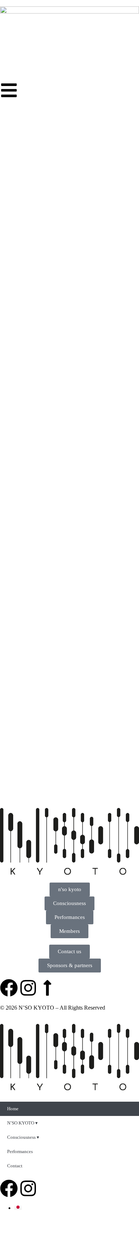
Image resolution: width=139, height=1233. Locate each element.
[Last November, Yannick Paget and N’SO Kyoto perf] (33, 758)
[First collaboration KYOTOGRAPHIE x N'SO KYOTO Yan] (106, 713)
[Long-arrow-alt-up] (47, 988)
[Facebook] (9, 988)
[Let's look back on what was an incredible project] (33, 713)
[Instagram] (28, 988)
